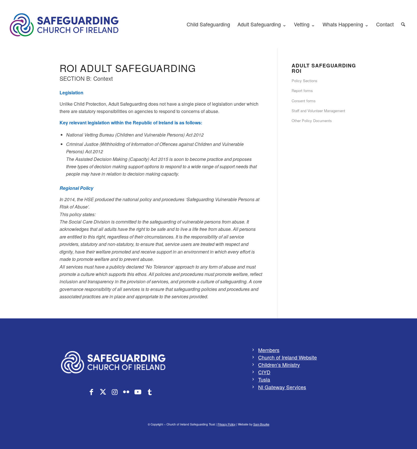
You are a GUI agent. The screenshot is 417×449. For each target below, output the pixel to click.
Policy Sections (304, 80)
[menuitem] (208, 24)
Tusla (264, 379)
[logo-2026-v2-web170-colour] (64, 24)
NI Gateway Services (282, 387)
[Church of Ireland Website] (253, 357)
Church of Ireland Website (287, 357)
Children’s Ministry (279, 364)
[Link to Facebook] (91, 391)
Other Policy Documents (312, 120)
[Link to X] (103, 391)
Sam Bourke (261, 424)
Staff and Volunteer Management (318, 110)
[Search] (403, 24)
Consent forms (304, 100)
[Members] (253, 350)
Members (268, 350)
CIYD (264, 372)
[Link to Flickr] (126, 391)
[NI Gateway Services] (253, 387)
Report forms (302, 90)
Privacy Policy (226, 424)
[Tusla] (253, 379)
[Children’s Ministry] (253, 364)
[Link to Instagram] (114, 391)
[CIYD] (253, 372)
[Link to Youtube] (138, 391)
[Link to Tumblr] (149, 391)
